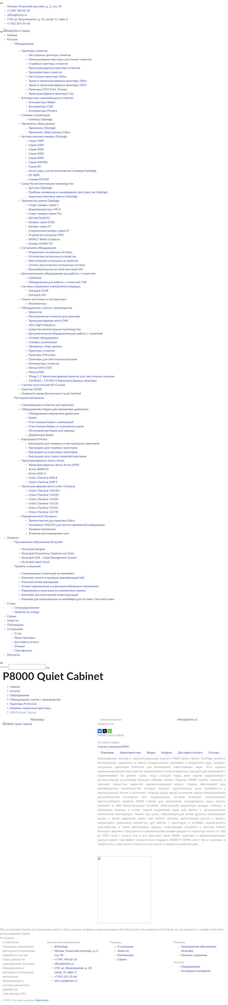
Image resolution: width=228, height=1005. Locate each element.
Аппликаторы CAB (40, 106)
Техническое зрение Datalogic (40, 200)
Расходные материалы (196, 970)
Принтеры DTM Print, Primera (47, 89)
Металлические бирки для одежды (51, 430)
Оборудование (190, 966)
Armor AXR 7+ (37, 473)
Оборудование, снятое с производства (46, 307)
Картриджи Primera (34, 439)
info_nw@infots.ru (65, 980)
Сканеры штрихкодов (35, 115)
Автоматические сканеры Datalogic (44, 136)
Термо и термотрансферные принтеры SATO (57, 85)
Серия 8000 (36, 158)
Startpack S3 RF (38, 290)
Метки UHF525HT (40, 367)
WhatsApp (37, 719)
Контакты (13, 654)
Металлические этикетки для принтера (54, 316)
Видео (151, 752)
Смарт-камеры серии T (43, 205)
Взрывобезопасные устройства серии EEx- (56, 269)
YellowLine (35, 312)
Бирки (32, 417)
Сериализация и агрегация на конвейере (47, 573)
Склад (11, 603)
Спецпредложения (26, 607)
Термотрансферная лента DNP (48, 320)
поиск (4, 666)
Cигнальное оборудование (38, 247)
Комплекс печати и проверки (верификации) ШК (52, 577)
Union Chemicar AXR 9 (42, 482)
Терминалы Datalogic (42, 128)
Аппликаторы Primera (42, 110)
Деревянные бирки (40, 435)
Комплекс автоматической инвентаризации (49, 594)
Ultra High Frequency (41, 325)
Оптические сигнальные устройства (52, 256)
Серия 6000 (36, 153)
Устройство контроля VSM (46, 235)
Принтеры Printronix (41, 355)
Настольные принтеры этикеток (49, 55)
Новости (12, 620)
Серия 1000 (36, 140)
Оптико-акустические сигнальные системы (56, 265)
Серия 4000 (36, 149)
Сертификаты (23, 650)
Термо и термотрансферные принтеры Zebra (57, 80)
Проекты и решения (194, 955)
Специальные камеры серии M (48, 230)
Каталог (12, 39)
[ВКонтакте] (100, 731)
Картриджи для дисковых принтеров (52, 452)
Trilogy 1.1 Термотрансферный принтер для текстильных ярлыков (71, 376)
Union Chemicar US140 (43, 499)
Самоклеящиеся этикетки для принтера (47, 405)
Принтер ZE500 (31, 389)
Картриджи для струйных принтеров (52, 447)
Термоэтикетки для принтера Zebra (51, 520)
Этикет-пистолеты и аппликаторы (43, 299)
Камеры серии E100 (41, 222)
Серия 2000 (36, 145)
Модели (166, 752)
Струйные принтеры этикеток (48, 63)
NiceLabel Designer (33, 549)
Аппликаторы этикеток (43, 363)
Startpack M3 (37, 295)
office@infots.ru (17, 15)
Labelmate (34, 277)
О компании (15, 629)
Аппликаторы (37, 303)
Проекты (13, 537)
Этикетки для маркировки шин (48, 533)
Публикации (15, 624)
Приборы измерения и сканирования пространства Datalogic (68, 192)
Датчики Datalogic (40, 188)
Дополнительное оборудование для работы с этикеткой (58, 273)
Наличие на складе (26, 612)
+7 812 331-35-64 (18, 23)
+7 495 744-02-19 (18, 10)
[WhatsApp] (110, 731)
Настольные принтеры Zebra (47, 76)
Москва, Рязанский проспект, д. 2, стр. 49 (34, 6)
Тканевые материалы (42, 529)
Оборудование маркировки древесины (53, 413)
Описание (107, 752)
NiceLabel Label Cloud (35, 562)
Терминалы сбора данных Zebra (49, 132)
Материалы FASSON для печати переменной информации (66, 524)
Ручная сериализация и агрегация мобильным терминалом (60, 586)
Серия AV (34, 166)
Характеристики (130, 752)
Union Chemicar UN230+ (44, 490)
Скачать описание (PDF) (113, 746)
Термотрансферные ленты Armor (42, 460)
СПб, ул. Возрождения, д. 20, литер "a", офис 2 (37, 19)
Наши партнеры (24, 637)
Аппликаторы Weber (42, 102)
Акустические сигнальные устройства (53, 260)
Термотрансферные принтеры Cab (50, 93)
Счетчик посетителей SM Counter (43, 385)
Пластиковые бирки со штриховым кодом (56, 426)
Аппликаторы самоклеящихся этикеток (47, 98)
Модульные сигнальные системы (50, 252)
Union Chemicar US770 (43, 512)
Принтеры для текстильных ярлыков (52, 359)
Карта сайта (42, 1000)
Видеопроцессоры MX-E (44, 209)
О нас (18, 633)
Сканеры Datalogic (40, 119)
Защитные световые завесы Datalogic (53, 196)
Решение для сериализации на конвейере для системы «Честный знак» (67, 599)
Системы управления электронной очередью (51, 286)
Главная (12, 35)
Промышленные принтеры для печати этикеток (59, 59)
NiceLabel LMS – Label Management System (49, 557)
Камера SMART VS (40, 243)
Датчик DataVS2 (39, 217)
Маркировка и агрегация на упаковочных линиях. (53, 590)
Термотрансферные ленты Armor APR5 (53, 465)
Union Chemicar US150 (43, 503)
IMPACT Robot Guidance (44, 239)
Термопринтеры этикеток (45, 72)
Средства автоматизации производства (47, 183)
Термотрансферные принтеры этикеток (54, 68)
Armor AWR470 (38, 469)
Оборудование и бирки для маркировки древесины (55, 409)
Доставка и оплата (26, 642)
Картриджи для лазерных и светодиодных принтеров (63, 443)
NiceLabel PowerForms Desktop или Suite (47, 553)
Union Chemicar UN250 (43, 494)
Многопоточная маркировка (39, 582)
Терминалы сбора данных (38, 123)
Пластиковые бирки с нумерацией (50, 422)
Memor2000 (36, 372)
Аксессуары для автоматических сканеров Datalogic (62, 170)
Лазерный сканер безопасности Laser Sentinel (51, 393)
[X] (105, 731)
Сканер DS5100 (38, 179)
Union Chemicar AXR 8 (42, 477)
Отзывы (19, 646)
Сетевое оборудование (43, 337)
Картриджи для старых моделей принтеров (57, 456)
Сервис (12, 616)
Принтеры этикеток (34, 50)
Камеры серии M (39, 226)
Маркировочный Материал (39, 516)
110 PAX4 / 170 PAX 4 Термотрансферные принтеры (62, 380)
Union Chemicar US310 (43, 507)
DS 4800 (33, 175)
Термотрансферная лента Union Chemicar (48, 486)
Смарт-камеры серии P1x (45, 213)
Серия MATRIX (38, 162)
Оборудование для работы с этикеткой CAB (57, 282)
